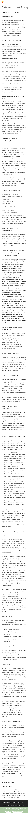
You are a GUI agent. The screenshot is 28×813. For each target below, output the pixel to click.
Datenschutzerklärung (17, 811)
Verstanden (8, 811)
